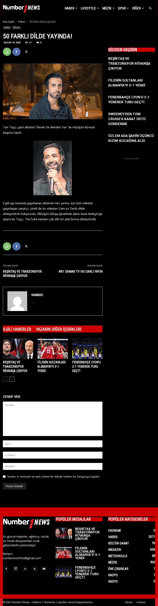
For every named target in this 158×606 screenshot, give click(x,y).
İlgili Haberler (17, 329)
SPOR (122, 8)
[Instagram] (34, 303)
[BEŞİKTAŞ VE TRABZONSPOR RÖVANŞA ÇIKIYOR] (18, 348)
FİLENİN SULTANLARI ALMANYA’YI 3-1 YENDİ (51, 366)
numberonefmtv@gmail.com (22, 558)
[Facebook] (16, 52)
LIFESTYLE (88, 8)
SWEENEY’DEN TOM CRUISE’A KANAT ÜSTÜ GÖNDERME (126, 119)
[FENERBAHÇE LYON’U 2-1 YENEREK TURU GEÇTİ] (87, 348)
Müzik (16, 27)
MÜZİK (107, 8)
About (128, 602)
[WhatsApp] (7, 52)
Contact (140, 602)
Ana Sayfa (8, 21)
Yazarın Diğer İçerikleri (58, 329)
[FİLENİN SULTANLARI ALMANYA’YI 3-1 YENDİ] (52, 348)
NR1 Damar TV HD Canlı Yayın (80, 271)
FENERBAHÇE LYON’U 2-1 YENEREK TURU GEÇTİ (86, 366)
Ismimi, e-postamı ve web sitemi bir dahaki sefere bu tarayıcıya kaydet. (53, 477)
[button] (150, 8)
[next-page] (12, 379)
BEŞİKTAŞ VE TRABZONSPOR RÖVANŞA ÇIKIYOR (22, 274)
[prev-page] (5, 379)
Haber (69, 8)
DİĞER (136, 8)
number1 (37, 295)
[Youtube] (44, 569)
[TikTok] (25, 569)
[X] (26, 52)
